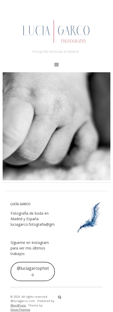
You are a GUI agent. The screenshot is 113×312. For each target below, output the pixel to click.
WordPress (18, 305)
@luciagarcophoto (33, 271)
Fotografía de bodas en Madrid (55, 51)
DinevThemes (20, 309)
